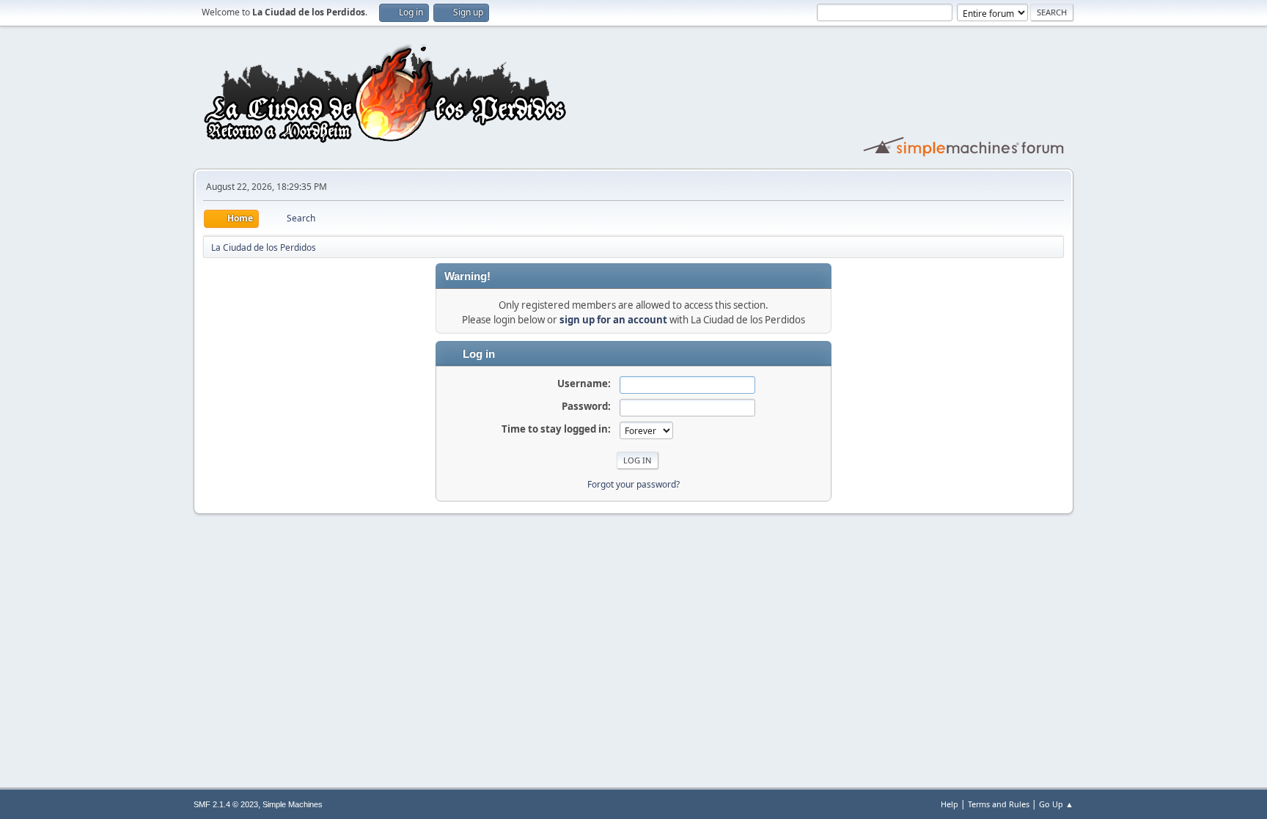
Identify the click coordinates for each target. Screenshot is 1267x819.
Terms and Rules (998, 803)
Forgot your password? (633, 484)
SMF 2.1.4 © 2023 (226, 804)
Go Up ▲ (1056, 803)
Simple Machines (292, 804)
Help (949, 803)
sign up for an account (613, 319)
